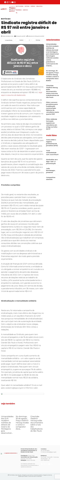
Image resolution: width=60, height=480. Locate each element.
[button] (19, 12)
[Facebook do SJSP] (5, 3)
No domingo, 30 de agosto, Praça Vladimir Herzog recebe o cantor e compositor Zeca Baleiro (52, 76)
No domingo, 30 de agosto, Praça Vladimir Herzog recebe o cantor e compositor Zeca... (22, 422)
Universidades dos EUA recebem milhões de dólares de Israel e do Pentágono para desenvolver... (7, 424)
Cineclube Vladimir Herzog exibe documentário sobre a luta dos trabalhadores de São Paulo (36, 423)
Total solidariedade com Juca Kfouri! (52, 153)
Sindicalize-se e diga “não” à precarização (52, 161)
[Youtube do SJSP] (12, 3)
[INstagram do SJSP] (8, 3)
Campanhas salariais (50, 178)
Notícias (6, 19)
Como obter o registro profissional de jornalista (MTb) (52, 143)
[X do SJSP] (10, 3)
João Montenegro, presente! (50, 170)
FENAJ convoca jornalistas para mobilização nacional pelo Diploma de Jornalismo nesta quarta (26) (52, 108)
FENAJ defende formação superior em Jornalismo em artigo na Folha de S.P (51, 124)
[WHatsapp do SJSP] (15, 3)
